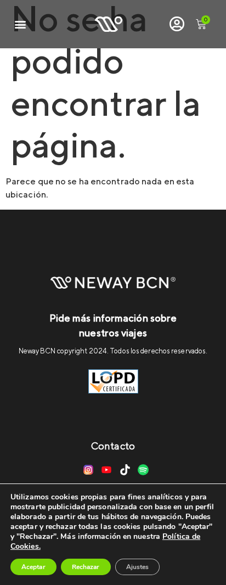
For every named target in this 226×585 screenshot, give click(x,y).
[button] (20, 24)
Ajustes (137, 566)
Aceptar (33, 566)
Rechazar (86, 566)
